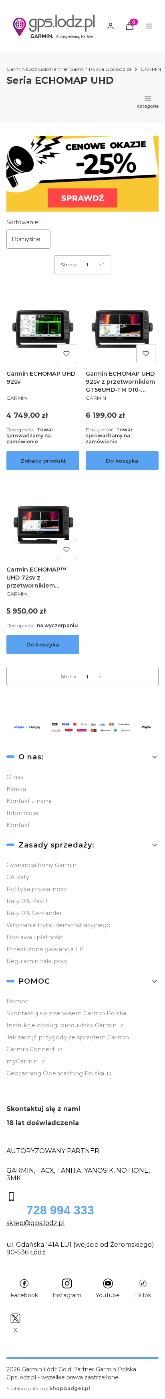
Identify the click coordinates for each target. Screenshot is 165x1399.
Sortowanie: (22, 222)
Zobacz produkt (43, 460)
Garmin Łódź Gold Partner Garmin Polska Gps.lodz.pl (68, 69)
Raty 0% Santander (34, 913)
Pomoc (17, 1001)
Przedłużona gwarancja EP (45, 949)
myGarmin (22, 1061)
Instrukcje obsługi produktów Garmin (62, 1025)
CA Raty (17, 877)
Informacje (22, 813)
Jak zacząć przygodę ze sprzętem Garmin (67, 1037)
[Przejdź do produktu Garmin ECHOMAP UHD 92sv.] (42, 330)
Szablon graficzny (48, 1388)
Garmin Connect (31, 1049)
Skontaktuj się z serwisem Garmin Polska (66, 1013)
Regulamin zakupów (36, 961)
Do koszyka (122, 460)
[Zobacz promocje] (82, 174)
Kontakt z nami (28, 801)
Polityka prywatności (37, 889)
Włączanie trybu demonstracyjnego (58, 925)
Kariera (16, 789)
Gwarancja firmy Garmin (41, 865)
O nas (14, 777)
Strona (68, 265)
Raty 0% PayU (26, 901)
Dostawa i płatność (34, 937)
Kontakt (18, 825)
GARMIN (151, 69)
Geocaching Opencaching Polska (56, 1073)
